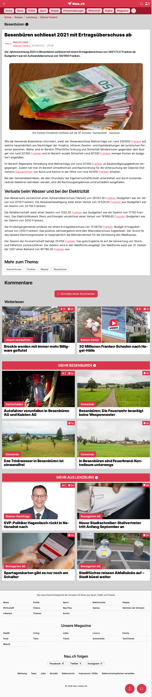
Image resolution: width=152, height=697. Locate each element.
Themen (37, 613)
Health (6, 633)
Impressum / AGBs (88, 673)
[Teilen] (129, 688)
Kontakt (54, 673)
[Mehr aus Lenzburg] (76, 477)
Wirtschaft (8, 608)
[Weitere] (133, 10)
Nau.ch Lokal (20, 41)
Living (36, 633)
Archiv (66, 613)
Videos (36, 608)
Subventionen (24, 171)
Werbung (22, 673)
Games (96, 608)
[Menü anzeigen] (147, 3)
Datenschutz (68, 673)
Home (7, 17)
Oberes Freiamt (48, 17)
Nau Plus (67, 608)
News (6, 602)
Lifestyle (7, 613)
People (125, 602)
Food (5, 638)
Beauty (6, 644)
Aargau (18, 17)
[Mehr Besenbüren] (76, 365)
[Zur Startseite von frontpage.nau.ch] (76, 3)
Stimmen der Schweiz (133, 608)
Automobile (98, 638)
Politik (36, 602)
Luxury (96, 633)
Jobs (43, 673)
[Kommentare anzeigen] (141, 688)
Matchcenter (99, 602)
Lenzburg (31, 17)
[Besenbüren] (76, 24)
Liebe (65, 633)
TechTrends (128, 638)
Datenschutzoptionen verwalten (118, 673)
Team (34, 673)
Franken (136, 141)
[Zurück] (4, 3)
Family (125, 633)
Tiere (35, 638)
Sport (66, 602)
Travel (66, 638)
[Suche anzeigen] (141, 3)
